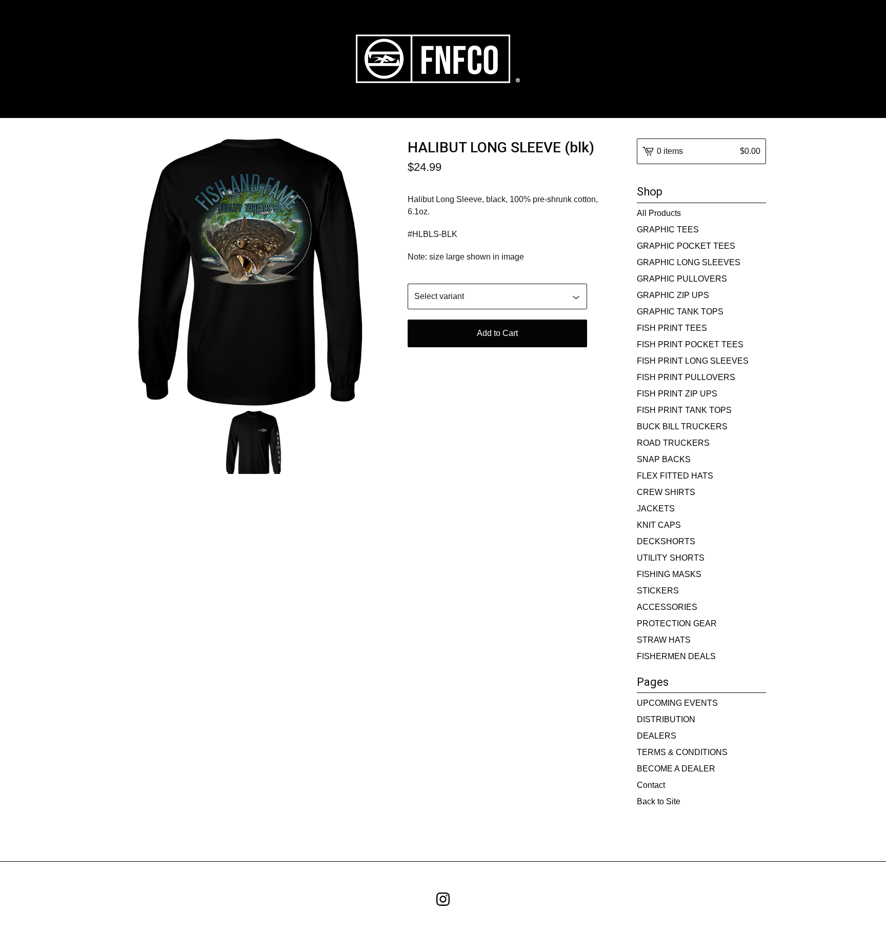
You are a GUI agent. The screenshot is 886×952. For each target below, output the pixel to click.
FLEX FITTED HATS (675, 475)
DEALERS (656, 735)
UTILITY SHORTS (670, 557)
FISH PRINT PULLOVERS (686, 377)
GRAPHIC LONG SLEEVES (688, 262)
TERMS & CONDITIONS (682, 752)
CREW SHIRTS (666, 492)
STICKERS (658, 590)
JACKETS (656, 508)
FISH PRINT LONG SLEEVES (693, 360)
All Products (659, 213)
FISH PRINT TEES (672, 328)
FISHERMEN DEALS (676, 656)
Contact (651, 785)
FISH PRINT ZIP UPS (677, 393)
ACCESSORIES (667, 607)
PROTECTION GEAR (677, 623)
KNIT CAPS (659, 525)
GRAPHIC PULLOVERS (682, 278)
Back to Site (658, 801)
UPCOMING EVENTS (677, 703)
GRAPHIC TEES (668, 229)
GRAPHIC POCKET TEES (686, 246)
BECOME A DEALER (676, 768)
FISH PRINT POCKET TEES (690, 344)
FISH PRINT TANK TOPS (684, 410)
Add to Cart (497, 333)
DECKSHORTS (666, 541)
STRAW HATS (664, 640)
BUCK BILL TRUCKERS (682, 426)
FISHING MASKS (669, 574)
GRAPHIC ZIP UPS (673, 295)
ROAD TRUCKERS (673, 443)
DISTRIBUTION (666, 719)
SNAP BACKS (664, 459)
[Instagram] (443, 899)
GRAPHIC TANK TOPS (680, 311)
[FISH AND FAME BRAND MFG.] (443, 59)
